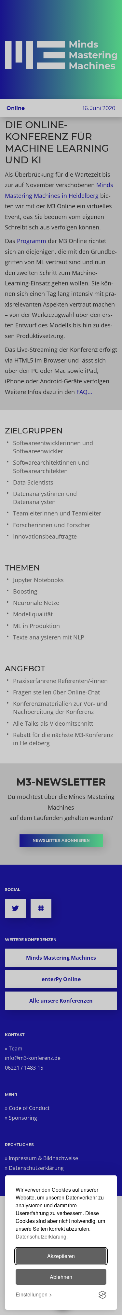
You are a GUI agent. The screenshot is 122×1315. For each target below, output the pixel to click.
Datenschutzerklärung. (42, 1236)
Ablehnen (61, 1277)
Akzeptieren (61, 1256)
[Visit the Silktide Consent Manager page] (102, 1295)
